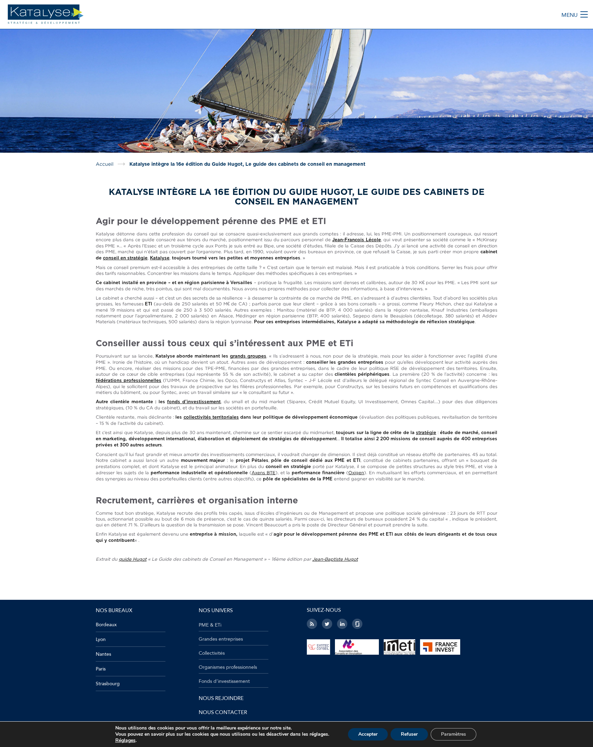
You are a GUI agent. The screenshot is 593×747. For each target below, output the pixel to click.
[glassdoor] (357, 624)
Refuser (409, 734)
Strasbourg (108, 683)
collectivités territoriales (211, 417)
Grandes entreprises (221, 639)
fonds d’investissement (194, 402)
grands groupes (248, 356)
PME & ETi (210, 625)
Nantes (103, 654)
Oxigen (356, 472)
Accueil (105, 164)
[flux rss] (312, 624)
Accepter (367, 734)
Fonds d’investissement (224, 681)
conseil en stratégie (125, 258)
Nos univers (216, 610)
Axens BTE (264, 472)
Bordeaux (106, 624)
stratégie (426, 433)
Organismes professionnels (228, 667)
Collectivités (212, 653)
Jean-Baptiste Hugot (335, 559)
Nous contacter (223, 712)
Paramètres (453, 734)
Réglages (125, 740)
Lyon (101, 639)
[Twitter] (327, 624)
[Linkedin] (342, 624)
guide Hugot (133, 559)
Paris (101, 669)
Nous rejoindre (221, 698)
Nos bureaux (114, 610)
